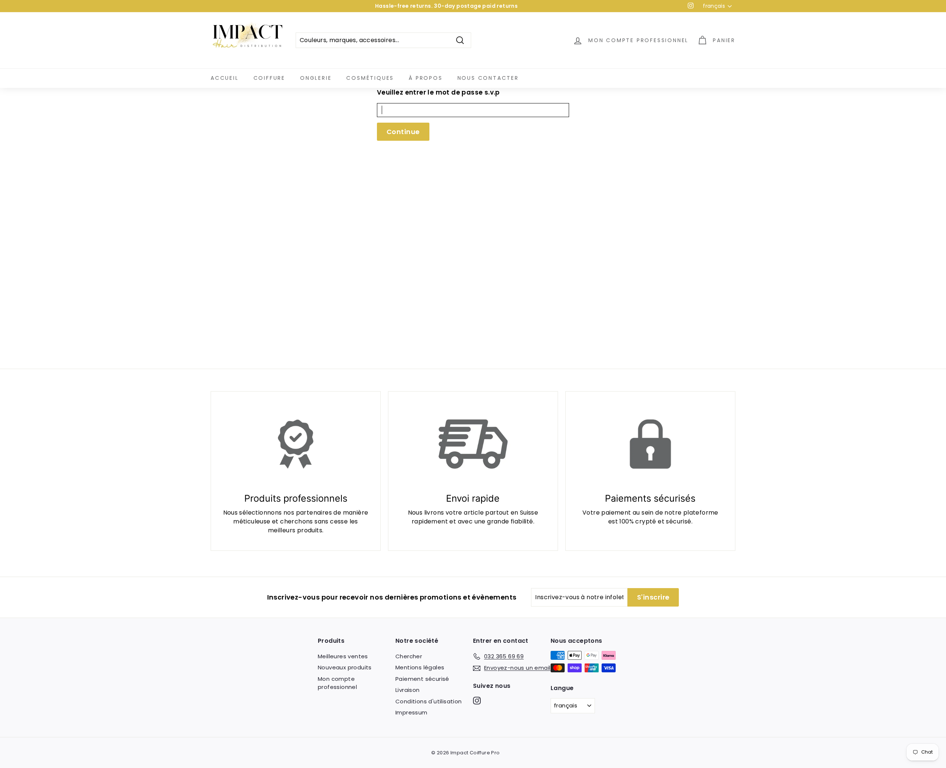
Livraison (407, 690)
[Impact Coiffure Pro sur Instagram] (477, 700)
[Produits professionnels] (295, 444)
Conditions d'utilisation (428, 701)
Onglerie (315, 78)
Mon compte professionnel (337, 683)
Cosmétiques (370, 78)
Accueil (225, 78)
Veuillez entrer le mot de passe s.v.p (438, 92)
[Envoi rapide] (473, 444)
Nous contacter (488, 78)
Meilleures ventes (343, 656)
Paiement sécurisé (422, 679)
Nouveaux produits (345, 667)
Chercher (408, 656)
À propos (425, 78)
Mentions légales (419, 667)
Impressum (411, 712)
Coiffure (269, 78)
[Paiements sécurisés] (650, 444)
